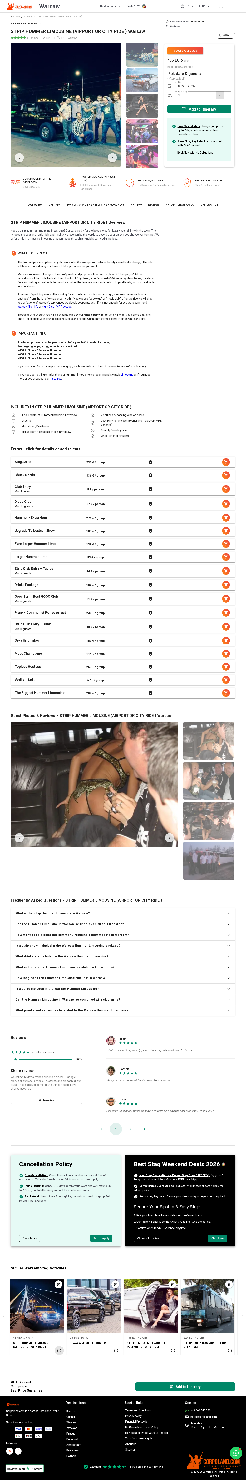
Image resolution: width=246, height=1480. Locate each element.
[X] (9, 1451)
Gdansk (71, 1416)
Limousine (127, 374)
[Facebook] (18, 1451)
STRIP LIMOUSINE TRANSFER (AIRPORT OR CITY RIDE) (146, 1344)
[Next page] (144, 1129)
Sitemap (130, 1449)
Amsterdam (73, 1444)
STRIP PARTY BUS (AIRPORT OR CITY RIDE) (205, 1344)
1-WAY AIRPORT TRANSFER (88, 1342)
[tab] (35, 205)
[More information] (150, 462)
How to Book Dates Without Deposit (146, 1432)
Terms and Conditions (138, 1410)
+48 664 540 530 (200, 1410)
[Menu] (235, 6)
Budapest (72, 1439)
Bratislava (72, 1450)
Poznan (71, 1455)
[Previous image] (19, 157)
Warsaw (15, 16)
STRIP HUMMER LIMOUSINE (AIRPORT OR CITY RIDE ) (31, 1344)
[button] (169, 86)
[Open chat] (236, 1453)
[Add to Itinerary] (58, 1284)
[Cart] (221, 6)
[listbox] (142, 105)
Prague (70, 1433)
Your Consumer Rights (139, 1438)
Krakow (71, 1411)
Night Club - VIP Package (56, 306)
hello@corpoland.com (203, 1416)
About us (130, 1444)
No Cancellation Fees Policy (141, 1427)
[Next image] (112, 157)
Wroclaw (71, 1428)
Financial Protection (137, 1421)
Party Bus (55, 378)
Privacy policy (133, 1416)
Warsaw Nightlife (28, 306)
